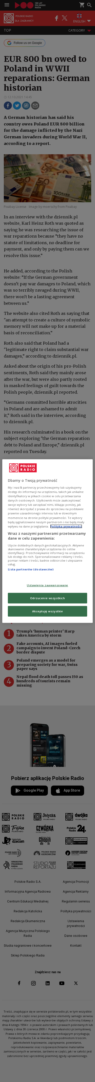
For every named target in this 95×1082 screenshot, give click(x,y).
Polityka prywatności (66, 526)
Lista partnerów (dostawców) (30, 569)
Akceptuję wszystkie (47, 611)
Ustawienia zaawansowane (47, 585)
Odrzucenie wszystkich (47, 598)
